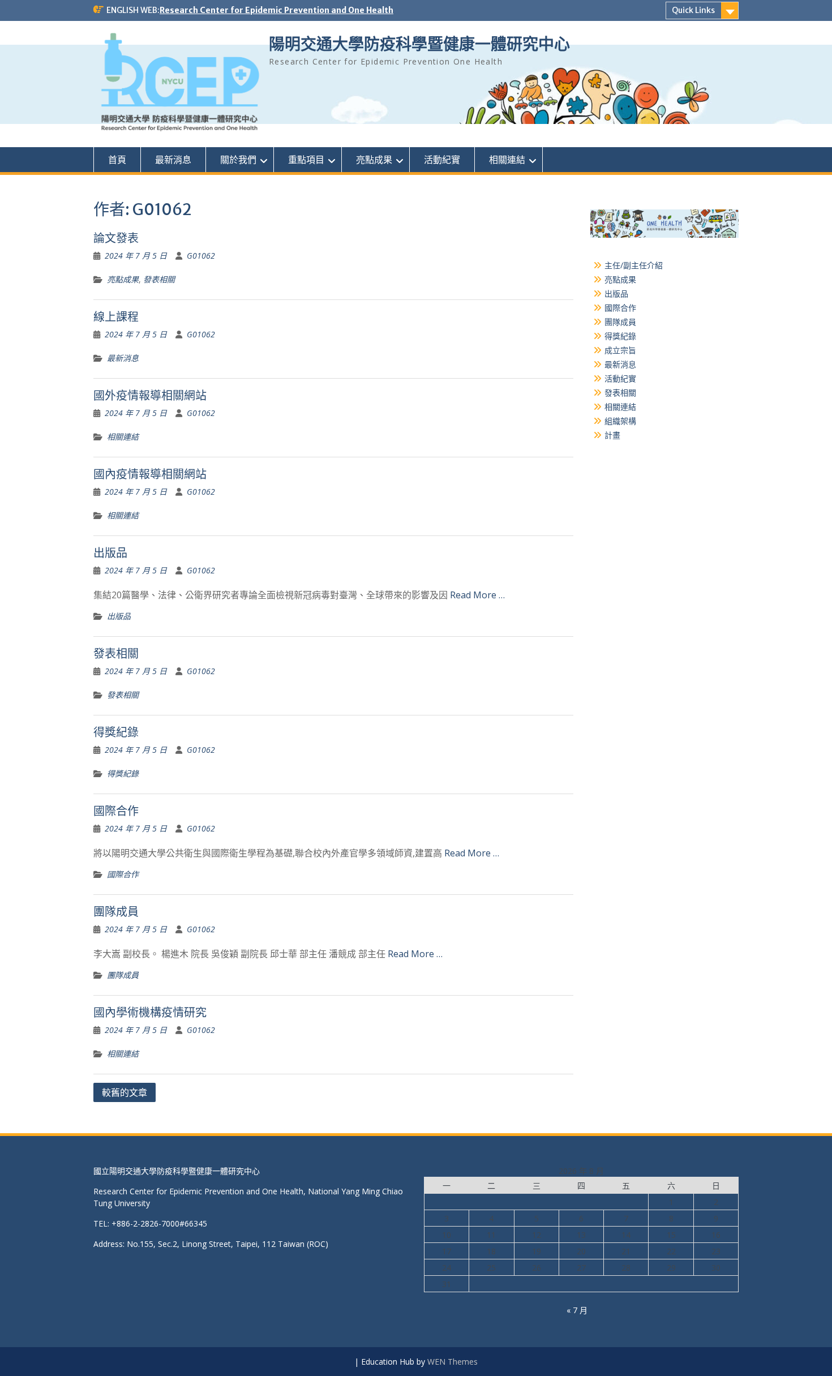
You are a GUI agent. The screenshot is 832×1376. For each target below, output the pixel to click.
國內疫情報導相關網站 (150, 474)
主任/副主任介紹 (633, 265)
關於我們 (238, 159)
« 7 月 (577, 1310)
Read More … (477, 595)
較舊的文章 (124, 1092)
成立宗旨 (620, 350)
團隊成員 (116, 912)
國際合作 (116, 811)
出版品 (110, 553)
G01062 (201, 255)
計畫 (612, 435)
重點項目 (306, 159)
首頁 (117, 159)
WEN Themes (452, 1361)
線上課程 (116, 317)
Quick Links (693, 10)
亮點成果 (374, 159)
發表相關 (159, 279)
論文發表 (116, 238)
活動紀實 (442, 159)
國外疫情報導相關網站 (150, 395)
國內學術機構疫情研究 (150, 1012)
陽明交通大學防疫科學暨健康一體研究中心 (419, 44)
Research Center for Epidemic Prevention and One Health (276, 10)
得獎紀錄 (116, 732)
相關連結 (507, 159)
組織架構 (620, 420)
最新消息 (173, 159)
